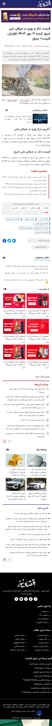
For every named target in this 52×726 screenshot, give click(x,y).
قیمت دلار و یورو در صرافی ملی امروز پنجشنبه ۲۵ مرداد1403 (25, 184)
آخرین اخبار (42, 508)
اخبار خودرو (43, 643)
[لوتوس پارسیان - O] (26, 722)
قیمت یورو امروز (41, 223)
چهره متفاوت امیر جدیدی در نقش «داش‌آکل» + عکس (28, 539)
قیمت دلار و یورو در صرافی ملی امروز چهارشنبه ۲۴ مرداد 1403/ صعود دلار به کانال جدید (24, 189)
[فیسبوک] (4, 241)
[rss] (16, 599)
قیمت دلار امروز (42, 232)
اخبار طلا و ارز (38, 46)
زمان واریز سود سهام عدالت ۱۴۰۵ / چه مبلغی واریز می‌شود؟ (26, 390)
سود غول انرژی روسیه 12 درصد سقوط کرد (33, 534)
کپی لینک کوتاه (43, 241)
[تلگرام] (14, 241)
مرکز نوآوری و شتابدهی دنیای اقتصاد (36, 692)
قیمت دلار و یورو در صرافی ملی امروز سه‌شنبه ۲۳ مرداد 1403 (25, 194)
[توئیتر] (9, 241)
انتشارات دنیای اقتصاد (41, 684)
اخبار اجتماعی (19, 646)
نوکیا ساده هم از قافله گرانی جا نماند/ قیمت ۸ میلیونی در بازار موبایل (24, 435)
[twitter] (31, 599)
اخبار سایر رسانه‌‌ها (17, 650)
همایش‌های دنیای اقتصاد (40, 688)
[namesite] (44, 4)
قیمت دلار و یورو (13, 219)
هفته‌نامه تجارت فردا (42, 676)
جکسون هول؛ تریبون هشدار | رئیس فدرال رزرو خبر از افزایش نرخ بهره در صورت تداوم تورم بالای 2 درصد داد (26, 519)
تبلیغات (45, 611)
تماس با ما (44, 615)
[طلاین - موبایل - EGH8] (26, 16)
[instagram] (26, 599)
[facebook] (35, 599)
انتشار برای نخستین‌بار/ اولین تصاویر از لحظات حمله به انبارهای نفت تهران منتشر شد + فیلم (25, 414)
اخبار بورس (43, 639)
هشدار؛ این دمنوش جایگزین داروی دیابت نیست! (30, 513)
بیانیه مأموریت (42, 622)
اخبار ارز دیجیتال (41, 650)
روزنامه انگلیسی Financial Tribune (36, 680)
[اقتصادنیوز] (26, 583)
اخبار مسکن (19, 639)
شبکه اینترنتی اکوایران (41, 672)
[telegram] (21, 599)
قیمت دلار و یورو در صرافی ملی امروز (34, 228)
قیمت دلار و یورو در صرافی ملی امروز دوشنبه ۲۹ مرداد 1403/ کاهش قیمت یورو (24, 179)
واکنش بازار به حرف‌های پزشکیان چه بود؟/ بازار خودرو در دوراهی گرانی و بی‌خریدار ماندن (28, 553)
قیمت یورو (12, 99)
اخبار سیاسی (19, 635)
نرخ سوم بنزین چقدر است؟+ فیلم (32, 420)
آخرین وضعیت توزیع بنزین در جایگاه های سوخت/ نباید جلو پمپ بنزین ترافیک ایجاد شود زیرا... (24, 406)
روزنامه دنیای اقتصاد (42, 668)
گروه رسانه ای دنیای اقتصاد (39, 664)
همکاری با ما (43, 619)
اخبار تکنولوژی (18, 643)
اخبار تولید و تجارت (40, 646)
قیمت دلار (25, 99)
